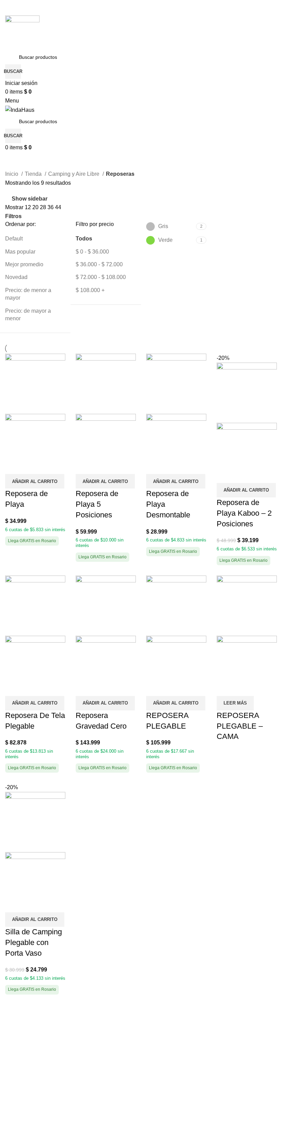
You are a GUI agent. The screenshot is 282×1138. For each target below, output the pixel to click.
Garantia (15, 1100)
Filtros (13, 216)
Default (14, 238)
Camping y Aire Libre (74, 174)
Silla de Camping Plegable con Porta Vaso (33, 942)
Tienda (34, 174)
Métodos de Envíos (28, 1039)
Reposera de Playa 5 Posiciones (97, 504)
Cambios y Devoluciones (35, 1052)
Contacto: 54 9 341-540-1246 (181, 1026)
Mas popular (20, 252)
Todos (84, 238)
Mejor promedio (24, 264)
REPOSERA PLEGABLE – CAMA (240, 726)
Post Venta (18, 1087)
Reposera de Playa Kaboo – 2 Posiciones (244, 513)
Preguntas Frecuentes (32, 1065)
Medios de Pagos (26, 1026)
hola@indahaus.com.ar (174, 1039)
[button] (34, 481)
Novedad (16, 277)
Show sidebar (29, 199)
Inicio (12, 174)
